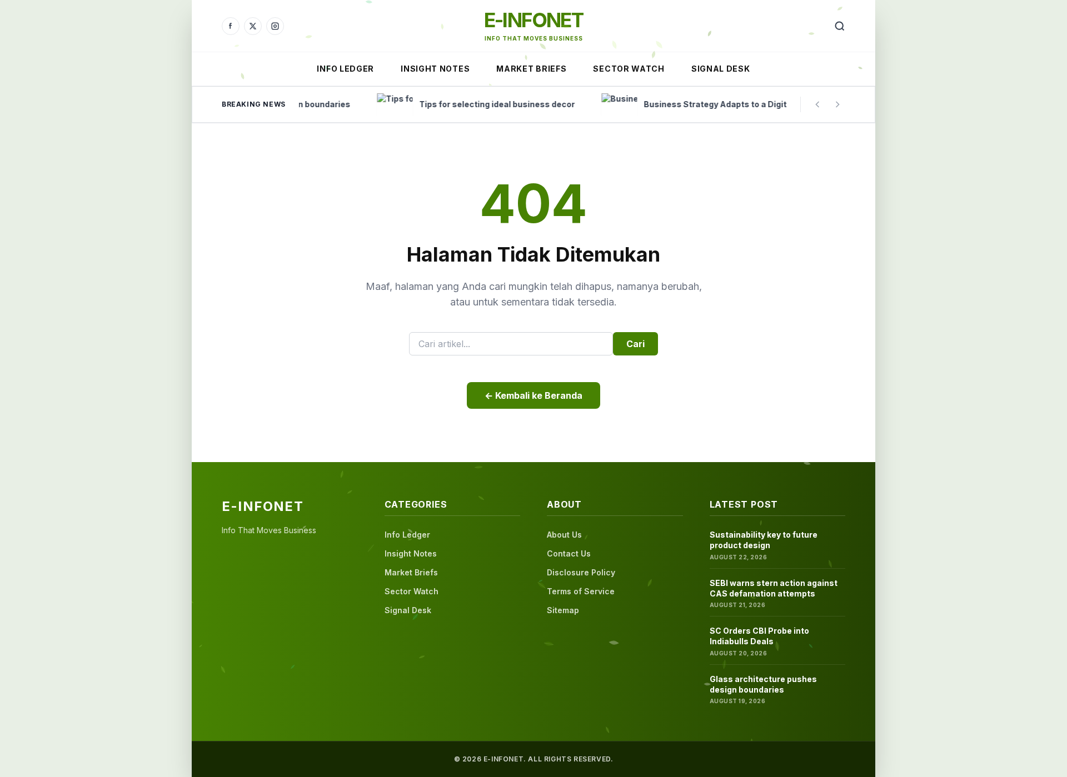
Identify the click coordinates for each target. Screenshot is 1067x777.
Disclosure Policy (581, 572)
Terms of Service (581, 591)
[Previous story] (817, 104)
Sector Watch (628, 68)
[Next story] (837, 104)
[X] (253, 26)
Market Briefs (531, 68)
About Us (564, 534)
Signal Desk (720, 68)
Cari (635, 343)
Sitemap (563, 610)
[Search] (839, 26)
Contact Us (569, 553)
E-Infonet (533, 20)
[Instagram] (275, 26)
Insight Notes (435, 68)
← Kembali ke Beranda (533, 395)
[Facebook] (231, 26)
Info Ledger (345, 68)
